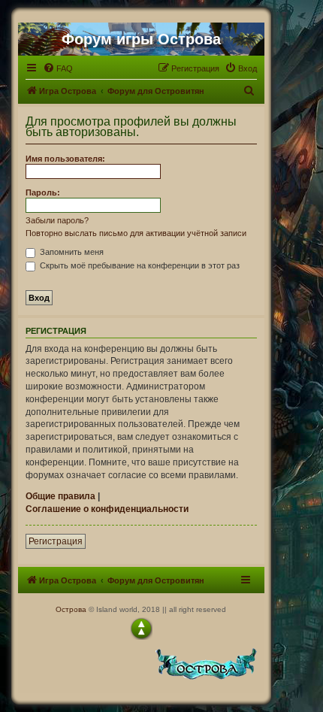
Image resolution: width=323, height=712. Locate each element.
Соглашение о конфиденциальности (107, 509)
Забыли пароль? (57, 220)
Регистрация (56, 541)
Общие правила (60, 496)
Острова (71, 609)
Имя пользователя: (65, 158)
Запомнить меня (71, 251)
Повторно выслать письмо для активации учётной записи (136, 233)
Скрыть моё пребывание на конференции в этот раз (139, 265)
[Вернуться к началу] (141, 628)
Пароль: (43, 192)
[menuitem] (58, 68)
